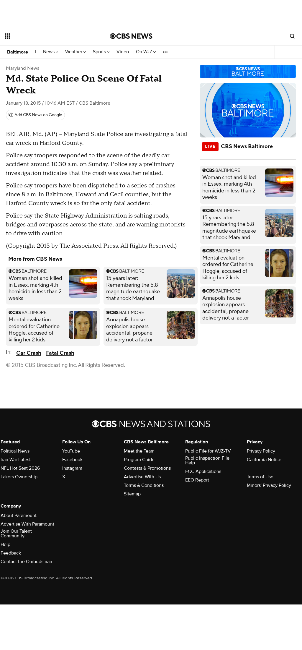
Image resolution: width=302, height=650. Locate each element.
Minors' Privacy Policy (269, 485)
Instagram (72, 468)
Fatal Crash (60, 353)
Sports (100, 52)
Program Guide (139, 459)
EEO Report (197, 480)
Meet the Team (139, 451)
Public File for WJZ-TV (208, 451)
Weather (74, 52)
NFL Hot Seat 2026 (20, 468)
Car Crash (28, 353)
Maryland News (22, 68)
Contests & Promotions (147, 468)
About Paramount (19, 515)
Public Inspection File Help (207, 460)
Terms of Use (260, 476)
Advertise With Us (142, 476)
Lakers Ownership (19, 476)
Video (122, 52)
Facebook (72, 459)
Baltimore (17, 52)
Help (5, 544)
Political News (15, 451)
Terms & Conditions (144, 485)
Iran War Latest (16, 459)
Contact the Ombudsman (26, 561)
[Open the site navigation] (47, 36)
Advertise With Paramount (27, 524)
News (49, 52)
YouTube (71, 451)
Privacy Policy (261, 451)
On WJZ (144, 52)
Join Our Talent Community (16, 533)
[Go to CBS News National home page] (131, 36)
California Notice (264, 459)
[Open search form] (292, 36)
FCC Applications (203, 471)
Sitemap (132, 494)
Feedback (11, 553)
